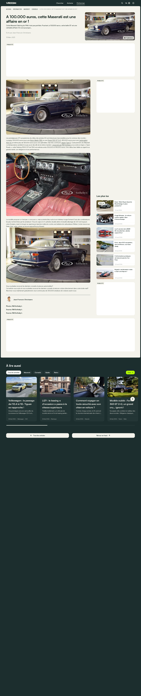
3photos (129, 38)
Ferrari (120, 419)
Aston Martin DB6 (36, 140)
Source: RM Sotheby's (14, 309)
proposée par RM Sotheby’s (62, 145)
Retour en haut (101, 435)
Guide (47, 372)
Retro (56, 372)
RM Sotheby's (17, 313)
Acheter (70, 3)
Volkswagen (20, 419)
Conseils (38, 372)
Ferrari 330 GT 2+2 (54, 140)
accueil (8, 9)
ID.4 (27, 419)
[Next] (132, 399)
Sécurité (87, 419)
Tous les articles (13, 372)
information (17, 9)
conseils (35, 9)
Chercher (59, 3)
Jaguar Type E (66, 143)
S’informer (81, 3)
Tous (129, 372)
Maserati (27, 9)
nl (126, 3)
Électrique (53, 419)
